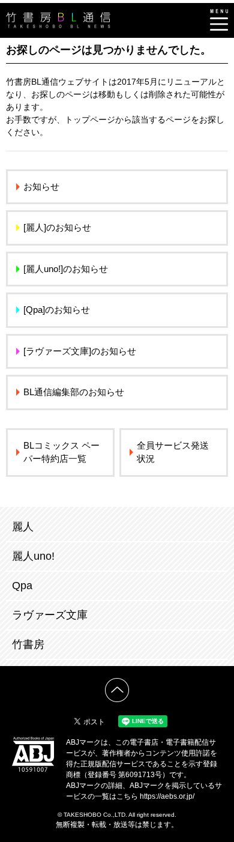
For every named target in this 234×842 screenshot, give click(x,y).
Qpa (22, 586)
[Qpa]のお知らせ (56, 309)
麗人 (23, 527)
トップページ (90, 119)
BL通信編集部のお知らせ (73, 392)
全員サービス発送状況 (173, 452)
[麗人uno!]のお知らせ (65, 269)
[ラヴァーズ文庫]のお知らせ (79, 351)
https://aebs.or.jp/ (167, 796)
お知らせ (41, 186)
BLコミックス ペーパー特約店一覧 (61, 452)
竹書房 (28, 644)
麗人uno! (33, 556)
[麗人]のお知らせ (57, 227)
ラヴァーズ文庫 (50, 615)
